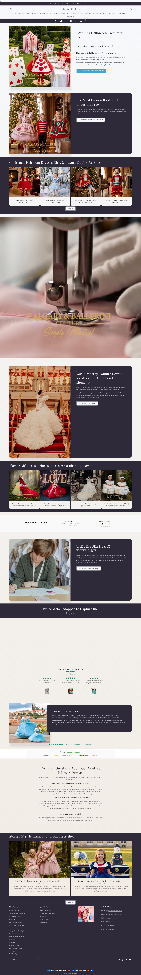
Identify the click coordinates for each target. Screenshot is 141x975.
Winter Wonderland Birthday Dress (55, 200)
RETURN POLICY (45, 916)
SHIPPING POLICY (45, 910)
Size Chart (12, 939)
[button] (11, 9)
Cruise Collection (14, 945)
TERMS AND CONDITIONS (47, 913)
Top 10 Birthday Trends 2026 (17, 913)
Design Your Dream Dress (87, 403)
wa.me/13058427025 (115, 911)
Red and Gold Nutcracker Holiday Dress (85, 200)
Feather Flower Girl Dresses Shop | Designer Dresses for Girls (116, 505)
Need (103, 914)
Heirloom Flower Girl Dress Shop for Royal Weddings (86, 505)
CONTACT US (44, 922)
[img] (70, 671)
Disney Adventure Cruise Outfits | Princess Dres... (101, 881)
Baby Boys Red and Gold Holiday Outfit (116, 200)
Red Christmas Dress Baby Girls (24, 200)
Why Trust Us (13, 919)
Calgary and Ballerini (72, 973)
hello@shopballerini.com (109, 918)
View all (70, 208)
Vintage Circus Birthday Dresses (18, 931)
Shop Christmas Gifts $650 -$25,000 (91, 119)
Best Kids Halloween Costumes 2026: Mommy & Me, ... (40, 881)
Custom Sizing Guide (15, 916)
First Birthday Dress (15, 954)
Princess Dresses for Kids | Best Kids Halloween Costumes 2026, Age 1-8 (24, 505)
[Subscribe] (37, 960)
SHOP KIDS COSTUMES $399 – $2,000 (91, 71)
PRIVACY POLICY (45, 919)
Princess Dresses (14, 933)
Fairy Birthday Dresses (15, 922)
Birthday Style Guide (15, 910)
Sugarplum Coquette (15, 928)
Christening (12, 942)
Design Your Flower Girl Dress (89, 568)
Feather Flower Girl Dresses (17, 936)
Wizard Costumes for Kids (16, 925)
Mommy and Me (14, 951)
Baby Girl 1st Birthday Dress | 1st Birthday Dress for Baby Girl (55, 505)
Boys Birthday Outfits (15, 948)
